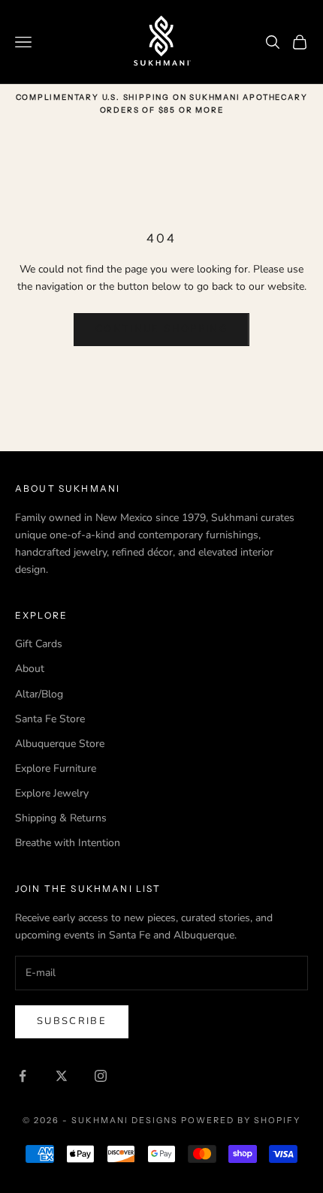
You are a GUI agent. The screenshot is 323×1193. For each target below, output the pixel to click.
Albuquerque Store (59, 744)
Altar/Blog (39, 694)
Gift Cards (38, 644)
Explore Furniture (55, 768)
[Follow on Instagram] (100, 1075)
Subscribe (72, 1021)
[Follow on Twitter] (61, 1075)
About (29, 668)
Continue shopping (161, 329)
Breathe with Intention (67, 843)
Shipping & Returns (61, 818)
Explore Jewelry (52, 793)
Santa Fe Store (50, 719)
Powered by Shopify (240, 1120)
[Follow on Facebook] (22, 1075)
